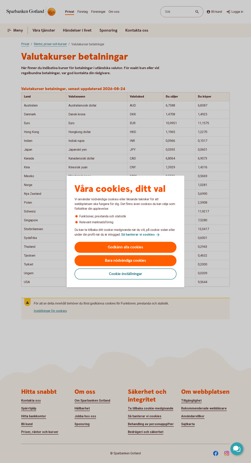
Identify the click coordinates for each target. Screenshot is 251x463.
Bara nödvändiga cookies (125, 260)
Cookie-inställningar (125, 273)
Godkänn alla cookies (125, 247)
